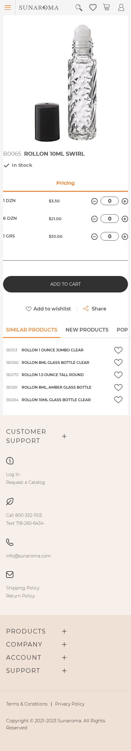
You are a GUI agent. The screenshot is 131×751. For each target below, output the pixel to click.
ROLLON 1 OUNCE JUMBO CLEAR (52, 350)
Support (23, 670)
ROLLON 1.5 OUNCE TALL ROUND (53, 374)
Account (23, 657)
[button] (93, 7)
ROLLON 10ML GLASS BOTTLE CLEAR (56, 399)
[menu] (65, 478)
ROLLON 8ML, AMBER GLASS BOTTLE (56, 387)
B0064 (12, 399)
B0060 (12, 362)
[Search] (79, 7)
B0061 (11, 387)
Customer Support (26, 436)
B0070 (12, 374)
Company (24, 644)
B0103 (11, 350)
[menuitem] (12, 474)
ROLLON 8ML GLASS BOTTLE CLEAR (55, 362)
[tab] (31, 332)
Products (26, 631)
